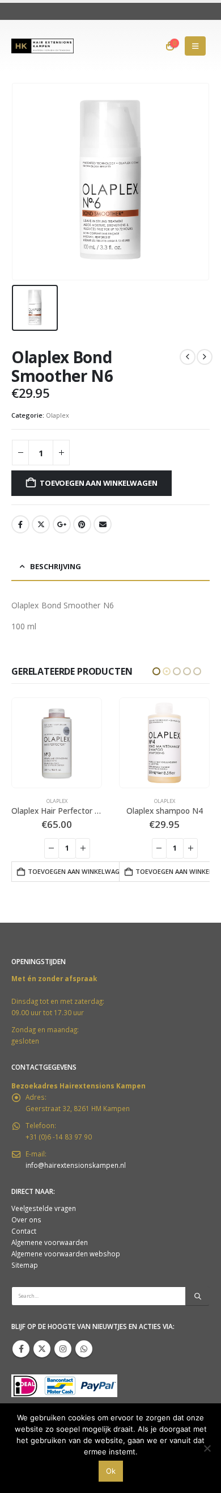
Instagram (62, 1348)
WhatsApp (83, 1348)
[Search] (197, 1296)
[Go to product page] (56, 743)
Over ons (26, 1219)
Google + (62, 524)
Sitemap (24, 1264)
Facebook (20, 524)
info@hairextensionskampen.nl (76, 1165)
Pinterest (82, 524)
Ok (111, 1470)
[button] (195, 46)
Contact (23, 1230)
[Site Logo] (42, 46)
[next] (204, 357)
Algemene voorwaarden (49, 1242)
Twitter (41, 524)
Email (103, 524)
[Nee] (206, 1448)
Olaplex (57, 415)
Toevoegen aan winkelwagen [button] (75, 871)
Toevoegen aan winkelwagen (98, 483)
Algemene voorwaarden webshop (65, 1253)
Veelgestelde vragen (43, 1208)
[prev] (188, 357)
